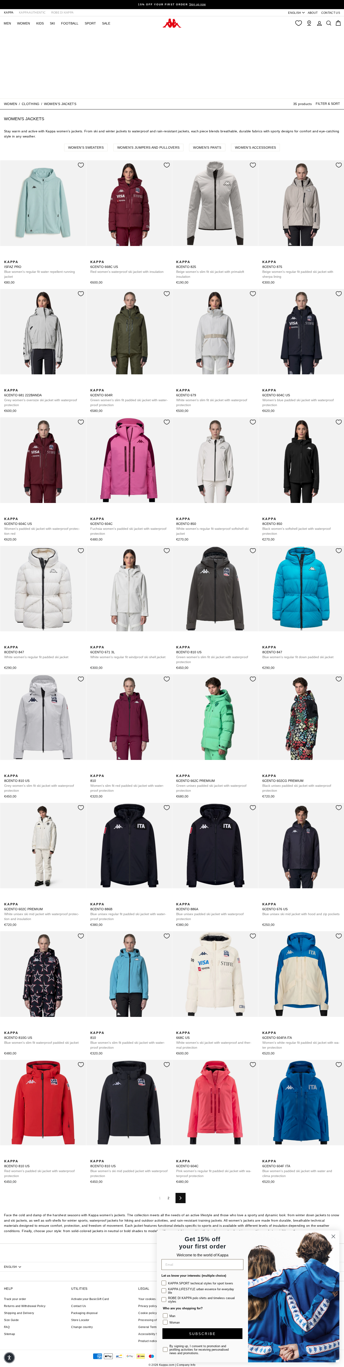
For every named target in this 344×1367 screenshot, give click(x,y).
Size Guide (11, 1320)
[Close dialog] (333, 1236)
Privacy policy (147, 1306)
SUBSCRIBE (202, 1334)
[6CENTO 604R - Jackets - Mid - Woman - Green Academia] (93, 385)
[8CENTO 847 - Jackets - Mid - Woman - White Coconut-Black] (7, 642)
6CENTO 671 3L (127, 652)
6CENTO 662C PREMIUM (211, 783)
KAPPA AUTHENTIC (32, 12)
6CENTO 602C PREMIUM (41, 911)
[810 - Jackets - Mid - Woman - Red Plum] (93, 771)
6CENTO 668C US (127, 267)
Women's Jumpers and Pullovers (148, 147)
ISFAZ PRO (39, 269)
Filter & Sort (328, 104)
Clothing (31, 104)
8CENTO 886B (128, 911)
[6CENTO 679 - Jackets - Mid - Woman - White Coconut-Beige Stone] (179, 385)
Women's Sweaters (86, 147)
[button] (9, 1357)
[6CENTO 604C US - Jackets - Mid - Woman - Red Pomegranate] (273, 385)
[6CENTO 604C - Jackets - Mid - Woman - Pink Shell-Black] (101, 514)
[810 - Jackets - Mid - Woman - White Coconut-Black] (108, 771)
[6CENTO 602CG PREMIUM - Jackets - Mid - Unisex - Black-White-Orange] (265, 771)
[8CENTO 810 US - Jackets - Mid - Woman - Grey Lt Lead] (194, 642)
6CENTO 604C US (298, 397)
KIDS (40, 23)
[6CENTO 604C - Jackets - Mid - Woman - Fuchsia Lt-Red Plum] (93, 514)
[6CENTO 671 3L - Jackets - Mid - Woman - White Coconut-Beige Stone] (93, 642)
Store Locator (80, 1320)
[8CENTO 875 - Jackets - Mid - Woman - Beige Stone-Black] (265, 257)
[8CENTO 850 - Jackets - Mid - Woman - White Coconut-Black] (179, 514)
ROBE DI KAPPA (62, 12)
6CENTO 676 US (301, 909)
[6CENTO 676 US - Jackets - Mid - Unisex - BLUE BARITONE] (265, 899)
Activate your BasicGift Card (90, 1299)
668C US (213, 1040)
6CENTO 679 (211, 397)
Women (10, 104)
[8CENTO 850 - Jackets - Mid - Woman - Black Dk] (187, 514)
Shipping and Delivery (19, 1313)
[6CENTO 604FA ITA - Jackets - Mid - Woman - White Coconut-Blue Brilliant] (265, 1028)
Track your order (15, 1299)
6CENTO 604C (128, 526)
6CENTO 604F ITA (297, 1168)
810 (127, 783)
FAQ (7, 1327)
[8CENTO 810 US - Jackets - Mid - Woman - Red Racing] (202, 642)
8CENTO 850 (212, 526)
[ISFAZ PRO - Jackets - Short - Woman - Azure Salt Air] (7, 257)
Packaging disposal (84, 1313)
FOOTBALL (69, 23)
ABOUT (313, 12)
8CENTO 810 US (212, 654)
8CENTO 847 (36, 652)
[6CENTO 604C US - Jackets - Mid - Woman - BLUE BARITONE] (265, 385)
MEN (7, 23)
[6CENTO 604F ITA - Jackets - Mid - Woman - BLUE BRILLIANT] (265, 1156)
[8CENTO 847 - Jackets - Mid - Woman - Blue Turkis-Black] (15, 642)
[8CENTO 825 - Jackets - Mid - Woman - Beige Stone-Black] (179, 257)
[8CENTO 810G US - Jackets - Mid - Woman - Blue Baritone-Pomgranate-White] (7, 1028)
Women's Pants (207, 147)
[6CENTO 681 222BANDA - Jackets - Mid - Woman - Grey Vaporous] (7, 385)
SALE (106, 23)
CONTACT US (330, 12)
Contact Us (78, 1306)
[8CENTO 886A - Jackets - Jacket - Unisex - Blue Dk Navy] (179, 899)
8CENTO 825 (210, 269)
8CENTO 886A (210, 911)
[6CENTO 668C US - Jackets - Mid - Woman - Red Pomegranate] (93, 257)
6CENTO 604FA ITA (301, 1040)
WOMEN (23, 23)
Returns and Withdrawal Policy (24, 1306)
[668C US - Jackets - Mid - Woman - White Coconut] (101, 257)
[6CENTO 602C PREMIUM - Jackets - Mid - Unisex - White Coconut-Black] (7, 899)
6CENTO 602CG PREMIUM (296, 783)
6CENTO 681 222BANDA (40, 397)
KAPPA (9, 12)
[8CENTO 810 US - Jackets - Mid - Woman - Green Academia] (179, 642)
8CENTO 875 (297, 269)
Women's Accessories (255, 147)
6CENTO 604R (129, 397)
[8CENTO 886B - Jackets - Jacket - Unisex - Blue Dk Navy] (93, 899)
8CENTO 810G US (41, 1037)
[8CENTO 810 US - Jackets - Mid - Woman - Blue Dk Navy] (187, 642)
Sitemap (9, 1334)
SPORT (90, 23)
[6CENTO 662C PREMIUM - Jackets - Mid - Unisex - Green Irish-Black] (179, 771)
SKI (52, 23)
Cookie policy (147, 1313)
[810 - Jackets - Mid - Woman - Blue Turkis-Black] (101, 771)
